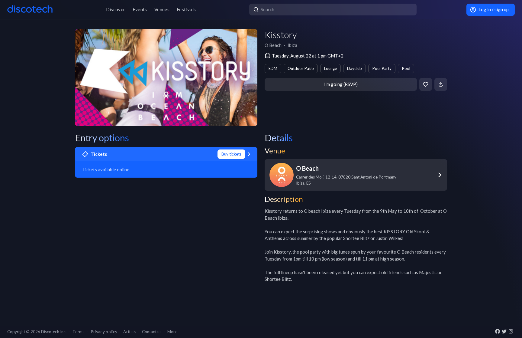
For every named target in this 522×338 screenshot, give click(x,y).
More (172, 331)
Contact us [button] (151, 331)
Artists (129, 331)
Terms (78, 331)
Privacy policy (104, 331)
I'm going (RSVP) (341, 84)
